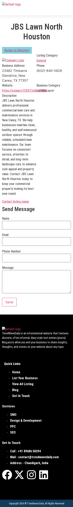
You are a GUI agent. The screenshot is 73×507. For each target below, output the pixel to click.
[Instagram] (31, 475)
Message (8, 267)
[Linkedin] (44, 475)
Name (5, 218)
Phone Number (11, 251)
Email (5, 235)
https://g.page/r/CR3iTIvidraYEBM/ (24, 90)
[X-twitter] (19, 475)
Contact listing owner (15, 201)
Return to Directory (16, 50)
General (41, 60)
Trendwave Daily (35, 503)
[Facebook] (7, 475)
